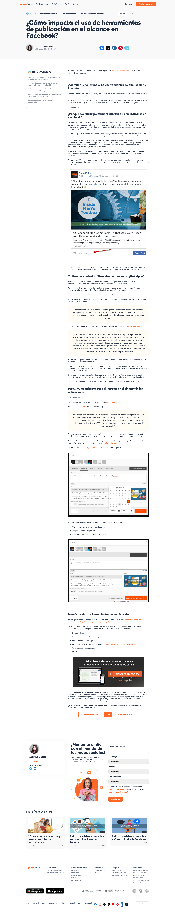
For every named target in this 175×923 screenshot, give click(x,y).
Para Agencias (76, 880)
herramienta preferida (107, 443)
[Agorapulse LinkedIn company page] (122, 904)
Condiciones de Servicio (49, 903)
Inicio (108, 715)
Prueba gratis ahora (146, 4)
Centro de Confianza (140, 883)
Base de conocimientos (119, 873)
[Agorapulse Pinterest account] (117, 904)
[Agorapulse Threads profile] (104, 904)
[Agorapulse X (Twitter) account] (109, 904)
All (121, 14)
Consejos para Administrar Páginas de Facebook (57, 14)
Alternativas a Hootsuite (54, 870)
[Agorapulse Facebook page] (95, 904)
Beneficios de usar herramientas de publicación (41, 101)
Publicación (75, 873)
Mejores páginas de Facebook (92, 14)
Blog (31, 14)
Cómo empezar (117, 870)
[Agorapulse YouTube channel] (113, 904)
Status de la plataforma (119, 875)
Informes (74, 878)
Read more (33, 761)
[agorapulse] (26, 4)
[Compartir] (102, 48)
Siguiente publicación (125, 715)
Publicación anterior (90, 715)
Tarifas (67, 4)
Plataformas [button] (56, 4)
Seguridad (88, 903)
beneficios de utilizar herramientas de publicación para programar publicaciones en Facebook (105, 621)
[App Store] (55, 891)
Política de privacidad (68, 903)
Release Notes (138, 878)
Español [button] (141, 903)
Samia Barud (38, 756)
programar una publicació (95, 447)
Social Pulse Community (141, 880)
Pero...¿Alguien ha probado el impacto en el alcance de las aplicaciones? (44, 95)
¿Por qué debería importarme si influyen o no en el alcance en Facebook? (43, 84)
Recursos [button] (76, 4)
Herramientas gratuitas (140, 870)
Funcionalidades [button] (42, 4)
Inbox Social (75, 870)
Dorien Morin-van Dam (120, 70)
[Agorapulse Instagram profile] (100, 904)
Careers (96, 873)
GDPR (80, 903)
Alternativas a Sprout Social (56, 873)
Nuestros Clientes (99, 870)
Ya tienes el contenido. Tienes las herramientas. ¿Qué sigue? (40, 90)
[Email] (127, 48)
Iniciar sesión (127, 4)
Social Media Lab (139, 875)
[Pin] (120, 48)
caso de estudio (79, 406)
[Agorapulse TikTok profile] (126, 904)
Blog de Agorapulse (139, 873)
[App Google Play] (35, 891)
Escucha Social (76, 875)
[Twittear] (108, 48)
